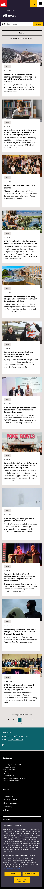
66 (16, 723)
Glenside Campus (10, 803)
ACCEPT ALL (13, 874)
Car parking (7, 807)
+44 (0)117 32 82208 (15, 740)
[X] (3, 745)
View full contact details (11, 781)
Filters (21, 33)
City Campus (8, 796)
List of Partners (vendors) (11, 869)
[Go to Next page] (20, 723)
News (8, 10)
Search (38, 24)
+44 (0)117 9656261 (19, 779)
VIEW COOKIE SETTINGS (21, 880)
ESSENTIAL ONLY (30, 874)
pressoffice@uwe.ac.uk (19, 736)
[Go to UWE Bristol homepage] (4, 10)
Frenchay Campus (10, 800)
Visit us (6, 810)
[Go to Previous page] (8, 720)
